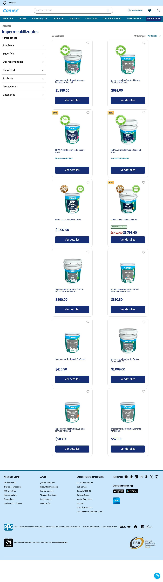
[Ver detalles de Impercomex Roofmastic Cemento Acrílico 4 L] (128, 409)
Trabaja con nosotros (12, 487)
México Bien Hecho (84, 499)
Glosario (80, 503)
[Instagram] (156, 477)
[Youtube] (141, 477)
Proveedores (9, 499)
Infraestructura (10, 495)
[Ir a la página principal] (11, 11)
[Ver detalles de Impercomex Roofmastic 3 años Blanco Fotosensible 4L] (128, 270)
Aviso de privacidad (110, 527)
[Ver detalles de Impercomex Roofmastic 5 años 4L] (72, 340)
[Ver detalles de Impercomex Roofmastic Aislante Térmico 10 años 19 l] (72, 61)
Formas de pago (47, 491)
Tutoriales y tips (39, 19)
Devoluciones (45, 499)
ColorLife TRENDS (84, 491)
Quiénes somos (10, 483)
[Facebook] (126, 477)
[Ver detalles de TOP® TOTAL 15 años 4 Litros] (72, 200)
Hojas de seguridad (84, 507)
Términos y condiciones (91, 527)
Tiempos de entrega (48, 495)
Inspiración (58, 19)
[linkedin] (136, 477)
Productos (8, 19)
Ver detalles (72, 100)
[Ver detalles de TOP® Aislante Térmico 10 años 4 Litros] (56, 113)
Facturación (45, 503)
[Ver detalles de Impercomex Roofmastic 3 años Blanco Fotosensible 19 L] (72, 270)
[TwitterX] (151, 477)
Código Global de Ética (13, 503)
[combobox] (73, 10)
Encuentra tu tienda (85, 483)
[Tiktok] (131, 477)
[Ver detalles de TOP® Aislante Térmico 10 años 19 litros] (112, 113)
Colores (22, 19)
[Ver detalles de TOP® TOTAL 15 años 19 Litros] (112, 182)
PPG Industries (10, 491)
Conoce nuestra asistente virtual (90, 512)
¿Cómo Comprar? (47, 483)
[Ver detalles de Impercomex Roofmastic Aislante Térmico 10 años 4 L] (128, 61)
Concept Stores (83, 495)
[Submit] (108, 10)
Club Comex (82, 487)
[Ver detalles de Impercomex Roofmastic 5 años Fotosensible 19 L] (128, 340)
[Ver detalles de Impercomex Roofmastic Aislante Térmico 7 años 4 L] (72, 409)
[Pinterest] (146, 477)
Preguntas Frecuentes (49, 487)
